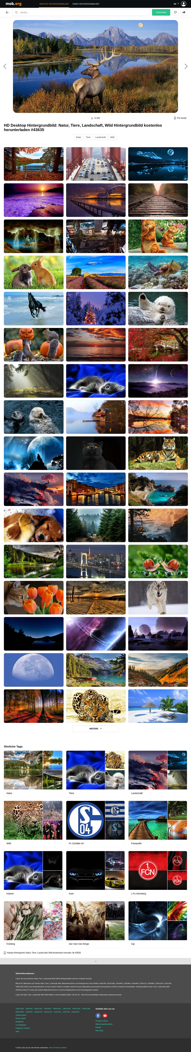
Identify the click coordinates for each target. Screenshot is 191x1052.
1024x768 (57, 1012)
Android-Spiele (21, 1015)
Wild (112, 137)
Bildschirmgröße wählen (104, 1024)
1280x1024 (66, 1009)
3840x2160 (38, 1009)
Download (161, 12)
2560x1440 (57, 1009)
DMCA (64, 1048)
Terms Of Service (55, 1048)
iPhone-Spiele (21, 1018)
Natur (78, 137)
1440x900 (28, 1012)
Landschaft (100, 137)
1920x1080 (20, 1009)
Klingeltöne (20, 1022)
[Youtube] (105, 1018)
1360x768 (66, 1012)
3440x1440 (76, 1009)
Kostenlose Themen (23, 1028)
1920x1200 (48, 1012)
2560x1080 (86, 1009)
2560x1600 (75, 1012)
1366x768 (28, 1009)
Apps (17, 1031)
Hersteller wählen (102, 1021)
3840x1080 (20, 1012)
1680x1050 (38, 1012)
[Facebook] (99, 1018)
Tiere (88, 137)
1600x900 (47, 1009)
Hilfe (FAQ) (99, 1031)
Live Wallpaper (21, 1025)
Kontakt (98, 1027)
